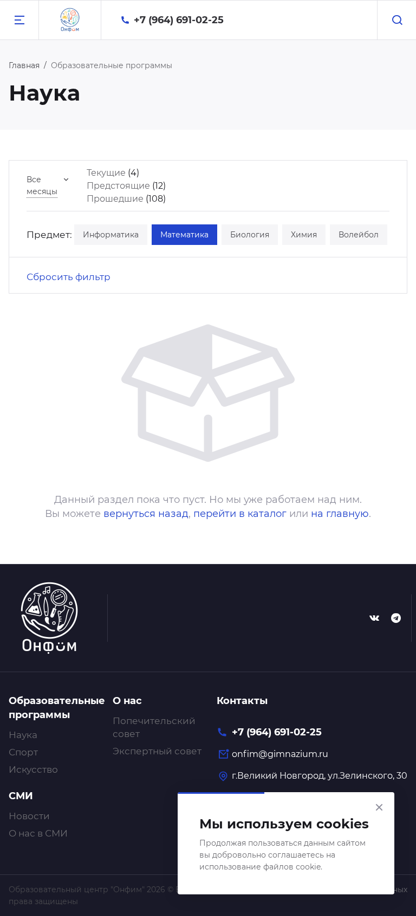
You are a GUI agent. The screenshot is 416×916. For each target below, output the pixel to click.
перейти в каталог (240, 514)
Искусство (33, 769)
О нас (127, 701)
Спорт (23, 752)
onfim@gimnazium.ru (280, 754)
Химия (304, 235)
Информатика (111, 235)
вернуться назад (145, 514)
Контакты (242, 701)
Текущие (106, 173)
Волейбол (359, 235)
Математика (184, 235)
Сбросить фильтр (68, 276)
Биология (249, 235)
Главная (24, 65)
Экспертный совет (157, 751)
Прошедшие (115, 199)
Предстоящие (118, 186)
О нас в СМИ (38, 833)
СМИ (21, 796)
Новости (29, 816)
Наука (23, 734)
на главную (340, 514)
